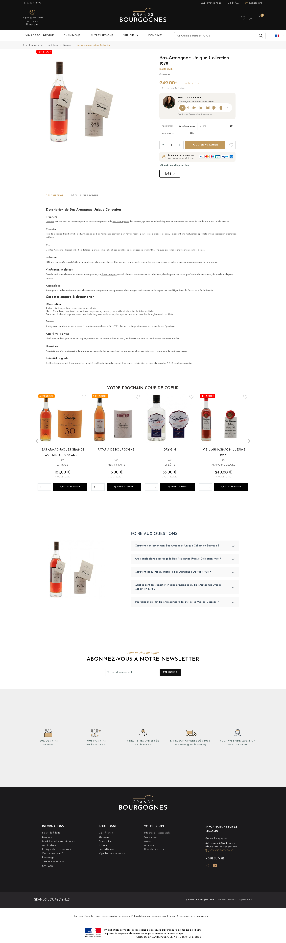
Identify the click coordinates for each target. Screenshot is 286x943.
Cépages (104, 845)
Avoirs (147, 841)
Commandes (150, 837)
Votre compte (155, 826)
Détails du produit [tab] (84, 196)
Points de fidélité (51, 833)
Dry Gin (170, 450)
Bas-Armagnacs (121, 221)
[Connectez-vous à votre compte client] (251, 18)
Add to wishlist (231, 145)
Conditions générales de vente (58, 841)
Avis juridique (49, 845)
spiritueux (214, 262)
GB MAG (233, 2)
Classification (106, 833)
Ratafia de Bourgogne (116, 450)
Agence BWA (245, 900)
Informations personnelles (157, 833)
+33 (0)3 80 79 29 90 (221, 850)
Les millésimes (106, 849)
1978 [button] (168, 174)
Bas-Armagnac (103, 234)
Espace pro (255, 2)
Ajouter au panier (205, 145)
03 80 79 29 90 (34, 3)
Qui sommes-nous (210, 2)
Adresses (149, 845)
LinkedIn (215, 865)
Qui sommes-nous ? (52, 853)
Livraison (47, 837)
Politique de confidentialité (56, 849)
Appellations (105, 841)
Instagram (207, 865)
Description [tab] (54, 196)
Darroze (166, 69)
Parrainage (48, 857)
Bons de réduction (154, 849)
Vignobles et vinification (112, 853)
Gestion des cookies (53, 862)
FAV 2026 (47, 866)
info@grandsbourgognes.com (221, 847)
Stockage (104, 837)
